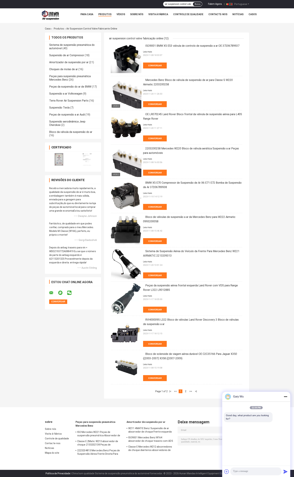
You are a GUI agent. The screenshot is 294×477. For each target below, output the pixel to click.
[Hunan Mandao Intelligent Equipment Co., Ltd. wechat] (71, 293)
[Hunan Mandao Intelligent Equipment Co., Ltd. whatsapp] (62, 293)
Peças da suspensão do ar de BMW (70, 86)
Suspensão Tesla (59, 107)
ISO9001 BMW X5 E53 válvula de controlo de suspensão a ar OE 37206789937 (192, 45)
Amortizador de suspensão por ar (68, 62)
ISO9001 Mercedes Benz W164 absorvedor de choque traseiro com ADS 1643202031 (150, 439)
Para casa (86, 14)
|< (170, 391)
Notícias (237, 14)
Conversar (155, 65)
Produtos (104, 14)
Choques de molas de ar (63, 69)
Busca (197, 4)
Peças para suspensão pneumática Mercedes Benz (95, 424)
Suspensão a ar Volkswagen (65, 93)
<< (175, 391)
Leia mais (147, 52)
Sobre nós (136, 14)
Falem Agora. (215, 4)
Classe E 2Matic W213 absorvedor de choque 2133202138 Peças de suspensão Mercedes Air (97, 443)
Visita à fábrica (158, 14)
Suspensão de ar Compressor (66, 55)
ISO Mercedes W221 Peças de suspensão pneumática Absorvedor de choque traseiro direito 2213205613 (98, 434)
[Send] (285, 471)
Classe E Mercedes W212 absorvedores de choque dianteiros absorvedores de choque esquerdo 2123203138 (150, 448)
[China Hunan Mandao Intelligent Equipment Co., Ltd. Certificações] (59, 159)
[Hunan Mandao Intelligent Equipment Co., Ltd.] (51, 15)
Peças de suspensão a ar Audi (67, 114)
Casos (253, 14)
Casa (48, 28)
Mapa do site (52, 452)
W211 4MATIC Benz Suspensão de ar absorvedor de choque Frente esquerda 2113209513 (150, 430)
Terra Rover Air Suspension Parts (68, 100)
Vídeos (121, 14)
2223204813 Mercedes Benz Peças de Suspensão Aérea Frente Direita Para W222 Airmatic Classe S (98, 452)
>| (196, 391)
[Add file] (226, 471)
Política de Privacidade (58, 473)
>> (190, 391)
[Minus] (285, 397)
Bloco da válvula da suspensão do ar (70, 132)
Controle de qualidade (188, 14)
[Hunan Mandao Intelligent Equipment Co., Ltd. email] (53, 293)
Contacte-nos (217, 14)
